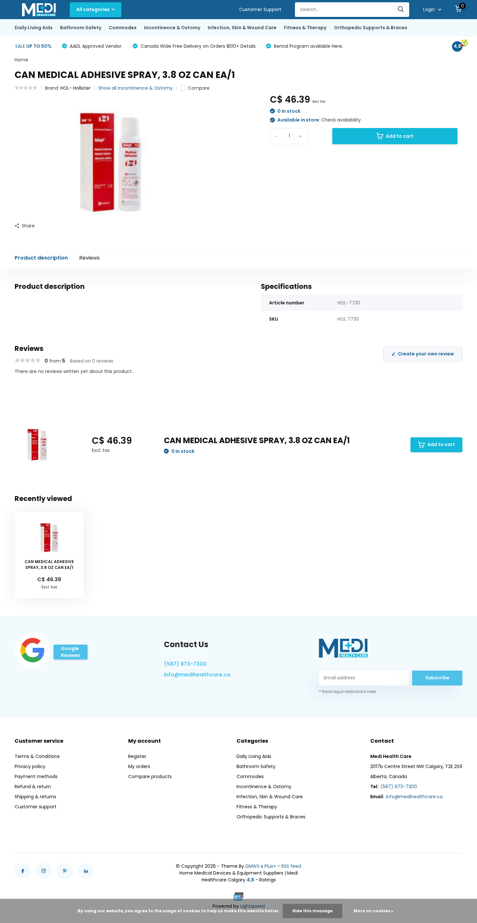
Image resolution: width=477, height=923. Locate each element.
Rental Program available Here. (308, 46)
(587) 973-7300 (185, 664)
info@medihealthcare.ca (197, 674)
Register (137, 756)
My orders (139, 766)
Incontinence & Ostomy (172, 27)
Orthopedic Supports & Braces (370, 27)
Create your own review (426, 354)
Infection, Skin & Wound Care (242, 27)
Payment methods (36, 776)
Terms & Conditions (37, 756)
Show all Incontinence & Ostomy (135, 88)
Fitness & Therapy (305, 27)
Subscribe (437, 677)
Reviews (89, 258)
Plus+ (270, 866)
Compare (199, 88)
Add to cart (399, 136)
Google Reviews (70, 652)
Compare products (150, 776)
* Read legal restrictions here (347, 691)
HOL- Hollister (75, 88)
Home (21, 60)
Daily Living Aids (34, 27)
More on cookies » (373, 911)
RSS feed (291, 866)
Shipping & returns (35, 796)
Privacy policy (30, 766)
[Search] (401, 9)
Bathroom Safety (80, 27)
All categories (93, 9)
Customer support (35, 806)
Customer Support (260, 9)
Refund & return (33, 786)
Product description (41, 258)
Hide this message (312, 911)
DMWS (252, 866)
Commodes (123, 27)
